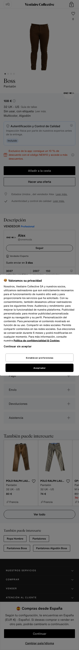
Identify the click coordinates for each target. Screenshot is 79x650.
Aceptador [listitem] (39, 367)
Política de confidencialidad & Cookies (37, 340)
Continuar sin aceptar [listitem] (18, 346)
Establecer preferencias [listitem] (39, 357)
